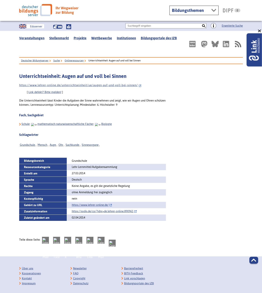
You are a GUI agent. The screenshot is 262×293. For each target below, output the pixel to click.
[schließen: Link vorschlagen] (259, 31)
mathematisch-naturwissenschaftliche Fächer (65, 123)
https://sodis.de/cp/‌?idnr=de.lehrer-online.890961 (102, 211)
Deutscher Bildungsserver (35, 60)
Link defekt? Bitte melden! (44, 92)
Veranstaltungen (31, 38)
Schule (25, 123)
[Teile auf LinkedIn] (90, 240)
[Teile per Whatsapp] (78, 240)
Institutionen (126, 38)
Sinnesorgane (90, 144)
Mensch (42, 144)
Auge (53, 144)
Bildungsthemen (188, 10)
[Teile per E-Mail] (101, 240)
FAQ (75, 273)
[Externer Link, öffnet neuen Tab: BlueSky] (215, 44)
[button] (253, 260)
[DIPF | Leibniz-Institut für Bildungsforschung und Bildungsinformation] (231, 10)
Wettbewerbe (101, 38)
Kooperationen (31, 273)
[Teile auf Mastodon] (45, 240)
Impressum (29, 283)
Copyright (79, 278)
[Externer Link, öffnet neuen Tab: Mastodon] (204, 44)
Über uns (27, 268)
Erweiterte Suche (232, 25)
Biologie (106, 123)
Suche (56, 60)
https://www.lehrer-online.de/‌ (90, 204)
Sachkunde (72, 144)
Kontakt (27, 278)
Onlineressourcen (74, 60)
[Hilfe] (213, 26)
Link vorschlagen (134, 278)
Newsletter (80, 268)
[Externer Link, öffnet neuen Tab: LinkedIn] (226, 44)
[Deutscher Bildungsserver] (48, 10)
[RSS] (238, 44)
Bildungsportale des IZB (159, 38)
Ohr (60, 144)
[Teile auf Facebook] (56, 240)
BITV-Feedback (133, 273)
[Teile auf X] (67, 240)
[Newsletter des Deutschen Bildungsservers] (192, 44)
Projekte (80, 38)
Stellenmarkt (59, 38)
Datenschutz (80, 283)
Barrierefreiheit (133, 268)
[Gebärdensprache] (57, 26)
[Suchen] (203, 25)
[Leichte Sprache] (68, 26)
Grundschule (27, 144)
